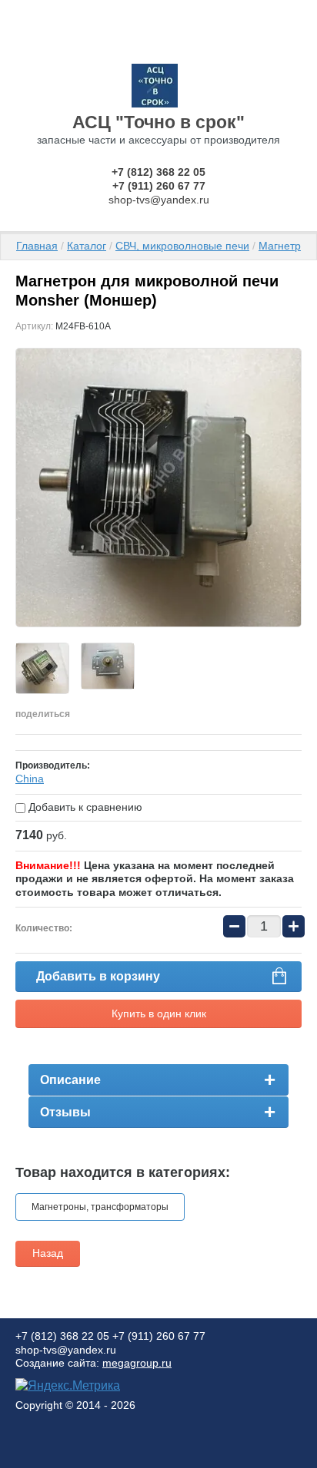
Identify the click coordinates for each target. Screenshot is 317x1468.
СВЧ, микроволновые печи (182, 246)
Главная (37, 246)
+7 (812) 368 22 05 (158, 172)
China (29, 778)
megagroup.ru (137, 1363)
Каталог (86, 246)
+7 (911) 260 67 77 (158, 186)
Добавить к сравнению (83, 807)
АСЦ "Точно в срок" (158, 122)
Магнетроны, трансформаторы (100, 1207)
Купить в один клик (159, 1013)
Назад (47, 1253)
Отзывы (65, 1112)
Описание (70, 1079)
